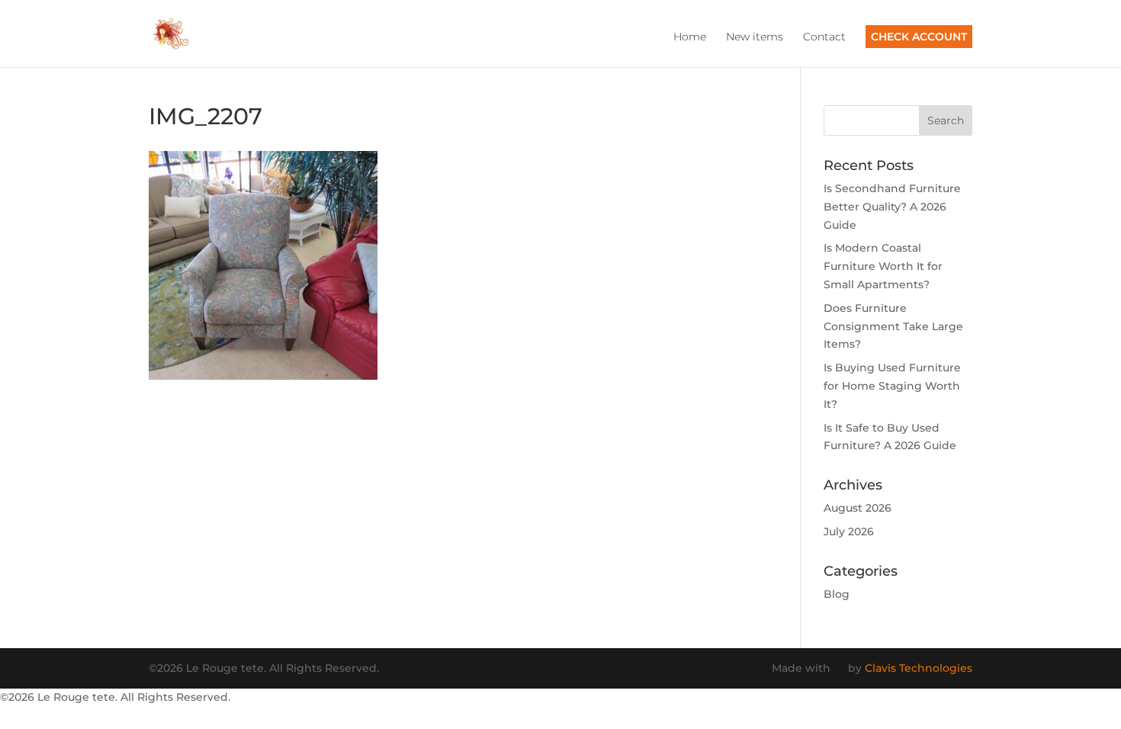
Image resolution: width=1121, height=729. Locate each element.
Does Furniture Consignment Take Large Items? (893, 326)
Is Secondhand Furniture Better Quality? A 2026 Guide (892, 206)
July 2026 (849, 531)
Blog (837, 594)
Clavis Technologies (918, 668)
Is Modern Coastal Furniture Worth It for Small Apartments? (883, 266)
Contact (824, 37)
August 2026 (857, 508)
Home (689, 37)
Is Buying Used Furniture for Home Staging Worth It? (892, 386)
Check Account (919, 36)
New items (754, 37)
